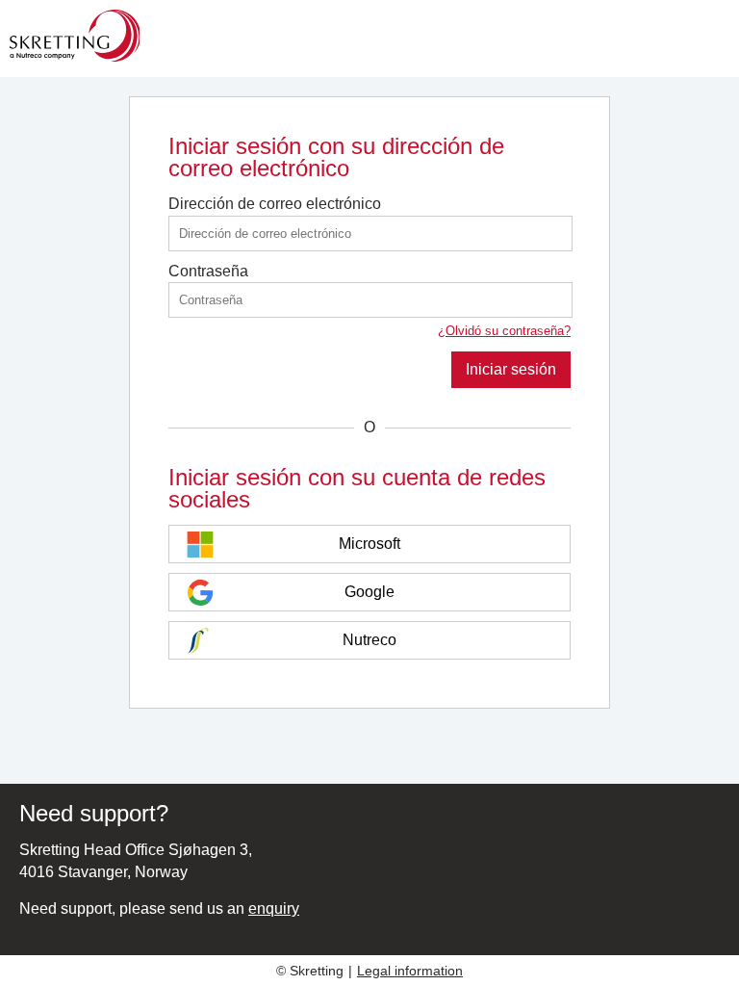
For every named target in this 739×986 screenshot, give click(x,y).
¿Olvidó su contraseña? (504, 331)
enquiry (273, 908)
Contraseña (208, 271)
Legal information (410, 970)
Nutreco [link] (369, 640)
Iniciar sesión (511, 369)
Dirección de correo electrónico (274, 203)
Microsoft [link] (369, 543)
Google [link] (369, 592)
